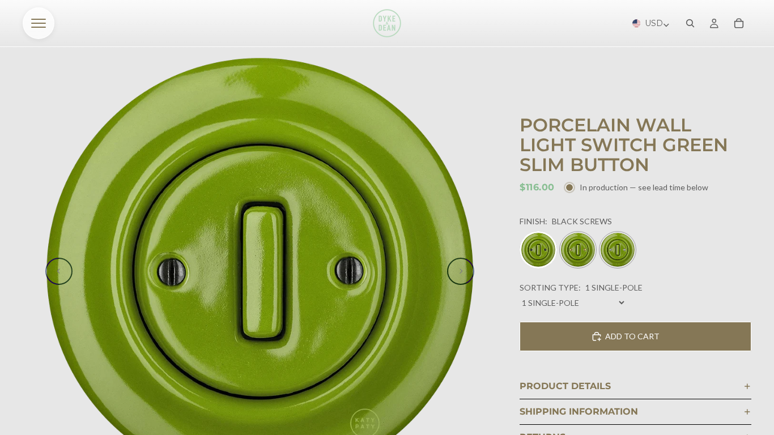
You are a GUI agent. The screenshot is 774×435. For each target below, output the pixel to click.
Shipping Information (579, 411)
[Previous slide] (59, 271)
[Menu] (38, 23)
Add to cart (632, 336)
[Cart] (738, 23)
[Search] (690, 23)
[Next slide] (460, 271)
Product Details (565, 386)
